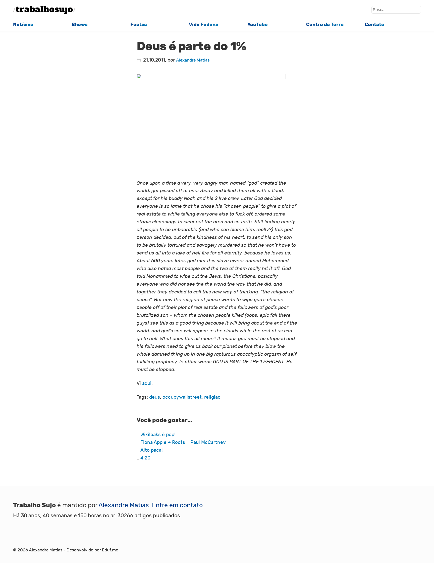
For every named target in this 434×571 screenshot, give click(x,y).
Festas (138, 24)
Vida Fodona (203, 24)
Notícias (23, 24)
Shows (80, 24)
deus (154, 397)
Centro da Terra (325, 24)
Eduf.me (110, 550)
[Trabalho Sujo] (44, 10)
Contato (374, 24)
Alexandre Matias (193, 60)
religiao (212, 397)
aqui (146, 383)
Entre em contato (177, 505)
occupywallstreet (182, 397)
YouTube (257, 24)
